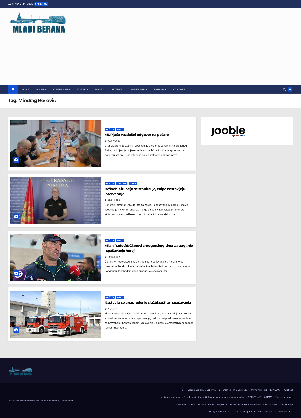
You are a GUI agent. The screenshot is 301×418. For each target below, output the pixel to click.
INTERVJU (117, 89)
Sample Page (286, 404)
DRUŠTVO (110, 129)
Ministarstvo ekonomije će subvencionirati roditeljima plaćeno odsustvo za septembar (203, 397)
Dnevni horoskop (259, 390)
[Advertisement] (150, 58)
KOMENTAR (137, 89)
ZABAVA (159, 89)
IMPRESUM (275, 390)
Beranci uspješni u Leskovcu (202, 390)
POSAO (100, 89)
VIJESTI (82, 89)
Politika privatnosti (284, 397)
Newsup (53, 400)
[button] (284, 89)
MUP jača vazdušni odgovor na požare (137, 135)
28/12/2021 (113, 309)
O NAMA (41, 89)
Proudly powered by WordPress (24, 400)
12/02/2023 (114, 257)
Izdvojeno (122, 183)
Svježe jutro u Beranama (219, 411)
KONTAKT (179, 89)
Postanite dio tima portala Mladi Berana (195, 404)
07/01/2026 (114, 200)
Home (25, 89)
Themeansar (67, 400)
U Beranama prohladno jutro (248, 411)
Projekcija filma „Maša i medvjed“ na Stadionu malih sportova (247, 404)
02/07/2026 (114, 141)
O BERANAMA (61, 89)
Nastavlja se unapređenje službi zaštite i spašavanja (148, 302)
